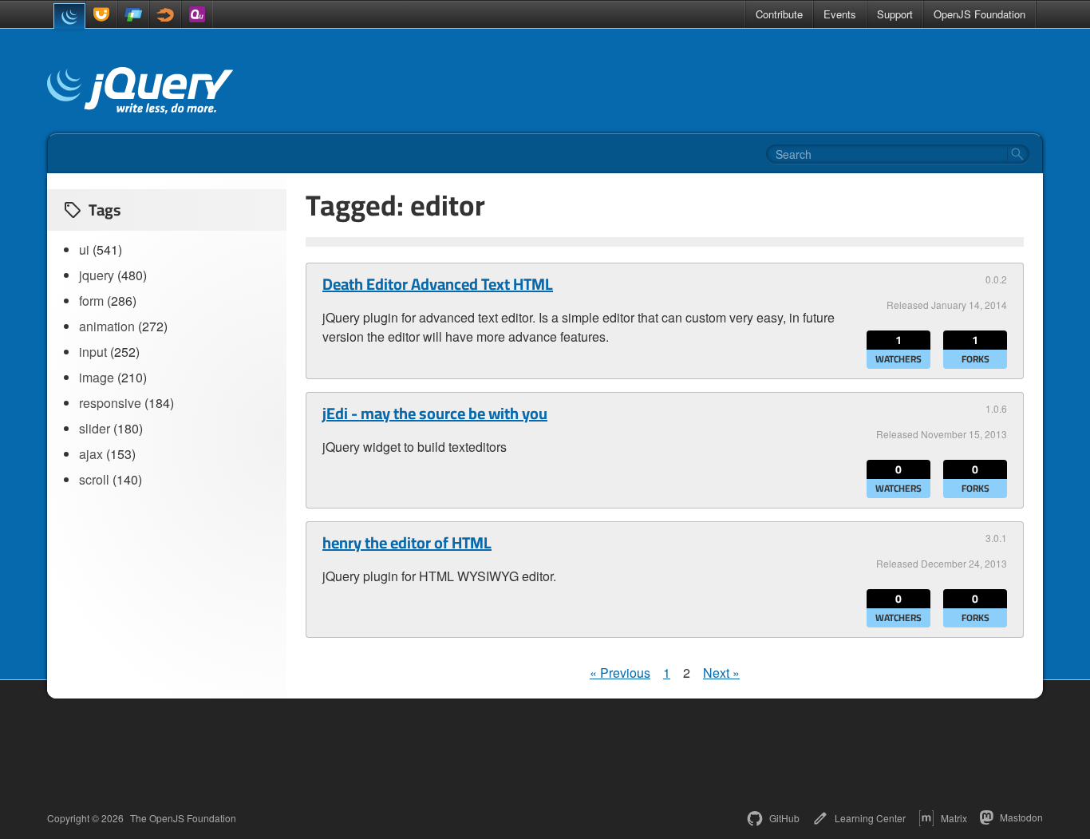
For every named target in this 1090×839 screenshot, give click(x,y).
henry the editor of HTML (407, 543)
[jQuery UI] (101, 14)
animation (107, 326)
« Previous (620, 672)
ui (84, 249)
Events (839, 14)
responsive (110, 403)
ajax (91, 454)
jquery (96, 275)
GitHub (784, 818)
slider (94, 428)
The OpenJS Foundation (183, 818)
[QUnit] (197, 14)
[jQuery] (69, 16)
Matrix (954, 818)
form (91, 300)
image (96, 377)
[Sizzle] (165, 14)
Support (895, 14)
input (93, 351)
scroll (94, 479)
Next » (721, 672)
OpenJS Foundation (979, 14)
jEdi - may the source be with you (434, 413)
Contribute (779, 14)
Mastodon (1021, 817)
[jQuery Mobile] (133, 14)
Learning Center (870, 818)
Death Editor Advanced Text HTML (437, 284)
